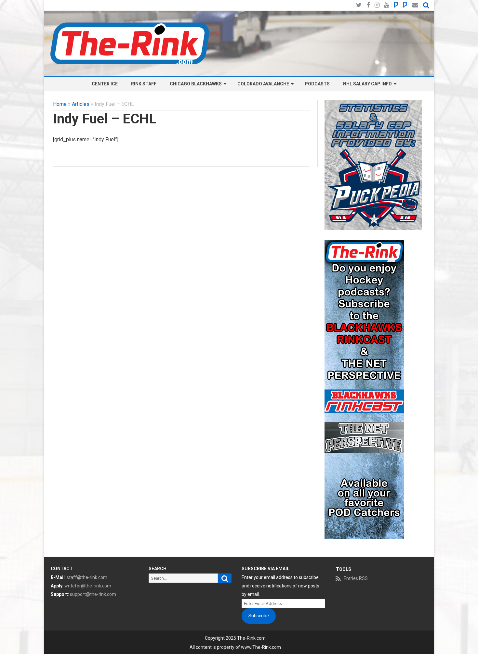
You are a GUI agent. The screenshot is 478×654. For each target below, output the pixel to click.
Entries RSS (356, 578)
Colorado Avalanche (263, 83)
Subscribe (258, 615)
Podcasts (317, 83)
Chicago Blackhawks (196, 83)
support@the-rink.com (93, 594)
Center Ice (105, 83)
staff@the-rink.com (87, 577)
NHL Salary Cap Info (367, 83)
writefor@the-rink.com (87, 585)
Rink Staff (143, 83)
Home (60, 104)
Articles (80, 104)
